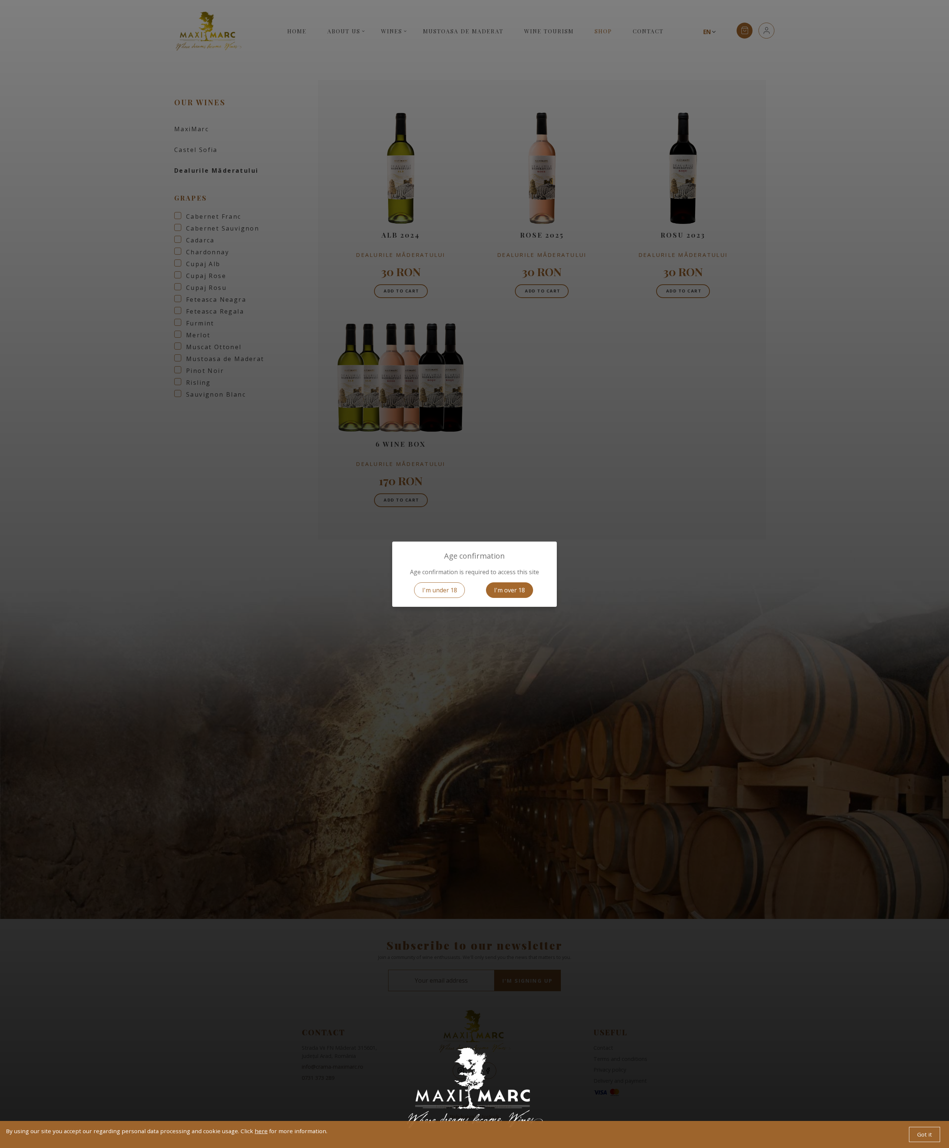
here (261, 1131)
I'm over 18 (509, 590)
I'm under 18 (439, 590)
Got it (924, 1134)
